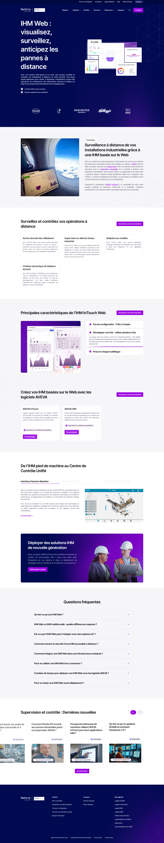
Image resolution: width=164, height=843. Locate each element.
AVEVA (134, 164)
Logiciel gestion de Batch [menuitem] (123, 819)
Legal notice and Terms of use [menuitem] (59, 837)
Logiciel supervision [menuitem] (121, 804)
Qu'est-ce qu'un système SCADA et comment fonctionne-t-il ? (122, 727)
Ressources (109, 11)
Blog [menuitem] (118, 2)
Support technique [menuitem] (58, 816)
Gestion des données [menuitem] (122, 816)
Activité (86, 11)
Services (97, 11)
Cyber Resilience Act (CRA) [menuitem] (123, 827)
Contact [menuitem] (55, 797)
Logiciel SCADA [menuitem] (120, 801)
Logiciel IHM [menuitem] (119, 808)
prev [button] (140, 712)
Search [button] (129, 11)
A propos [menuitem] (86, 797)
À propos (121, 11)
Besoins (65, 11)
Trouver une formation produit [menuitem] (62, 812)
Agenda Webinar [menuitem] (109, 2)
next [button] (133, 712)
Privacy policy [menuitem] (98, 837)
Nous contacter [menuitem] (57, 801)
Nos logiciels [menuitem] (119, 797)
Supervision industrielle (121, 760)
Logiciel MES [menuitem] (119, 812)
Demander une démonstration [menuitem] (62, 804)
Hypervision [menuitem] (119, 823)
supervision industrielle (109, 169)
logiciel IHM (111, 167)
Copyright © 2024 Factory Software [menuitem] (81, 837)
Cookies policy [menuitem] (109, 837)
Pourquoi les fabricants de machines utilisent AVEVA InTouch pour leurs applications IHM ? (86, 728)
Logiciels (76, 11)
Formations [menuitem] (98, 2)
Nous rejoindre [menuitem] (88, 804)
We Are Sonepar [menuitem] (127, 2)
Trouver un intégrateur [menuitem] (85, 2)
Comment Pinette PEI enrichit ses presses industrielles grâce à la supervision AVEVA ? (46, 727)
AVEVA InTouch (112, 185)
